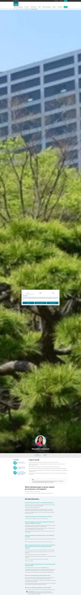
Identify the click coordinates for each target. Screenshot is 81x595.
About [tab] (53, 292)
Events (39, 6)
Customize (40, 303)
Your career (27, 6)
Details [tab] (40, 292)
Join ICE (65, 6)
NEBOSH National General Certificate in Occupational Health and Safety (21, 473)
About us (54, 6)
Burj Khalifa (44, 567)
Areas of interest (33, 6)
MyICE (66, 0)
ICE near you (56, 0)
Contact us (61, 0)
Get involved (60, 6)
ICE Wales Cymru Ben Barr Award (21, 468)
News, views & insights (47, 6)
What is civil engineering (18, 6)
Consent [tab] (27, 292)
